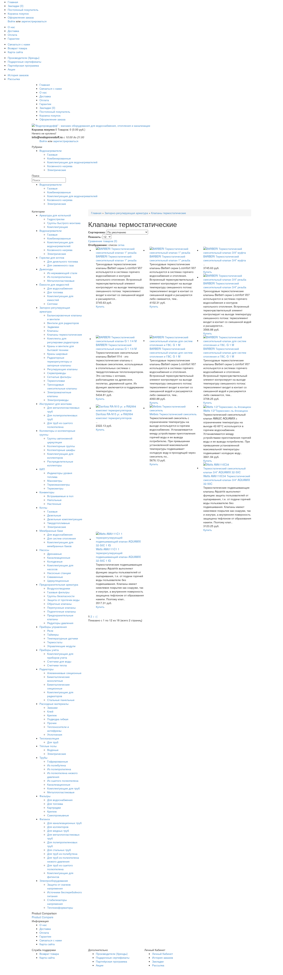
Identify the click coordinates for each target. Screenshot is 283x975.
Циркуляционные (58, 580)
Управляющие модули (61, 646)
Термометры (55, 488)
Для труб (52, 742)
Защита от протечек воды (63, 600)
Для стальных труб (59, 850)
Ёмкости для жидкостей (54, 284)
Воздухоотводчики (58, 588)
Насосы (44, 550)
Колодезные (55, 561)
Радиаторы (46, 669)
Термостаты (54, 642)
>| (96, 616)
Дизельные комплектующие (64, 519)
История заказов (18, 75)
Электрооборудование (53, 880)
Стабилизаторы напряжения (57, 902)
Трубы (43, 757)
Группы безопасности (61, 596)
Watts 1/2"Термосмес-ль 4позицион (225, 410)
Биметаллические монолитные (58, 678)
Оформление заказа (21, 17)
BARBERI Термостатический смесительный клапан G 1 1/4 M (116, 347)
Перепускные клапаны (61, 607)
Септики (52, 304)
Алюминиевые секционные (64, 673)
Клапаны (52, 330)
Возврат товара (17, 48)
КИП (42, 469)
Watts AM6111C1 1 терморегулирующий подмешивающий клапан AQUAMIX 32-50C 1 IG (118, 554)
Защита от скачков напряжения (58, 886)
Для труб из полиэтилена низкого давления (63, 859)
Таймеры (53, 634)
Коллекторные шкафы (61, 450)
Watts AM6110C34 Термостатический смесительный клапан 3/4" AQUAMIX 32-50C (226, 480)
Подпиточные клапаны (61, 611)
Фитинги (44, 819)
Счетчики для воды (59, 661)
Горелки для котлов (51, 257)
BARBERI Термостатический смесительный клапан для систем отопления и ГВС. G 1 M (171, 352)
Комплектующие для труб (63, 788)
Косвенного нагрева (59, 166)
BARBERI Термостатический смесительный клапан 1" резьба (116, 258)
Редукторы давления (60, 623)
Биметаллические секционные (58, 686)
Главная (13, 2)
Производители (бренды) (23, 58)
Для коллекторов (57, 827)
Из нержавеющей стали (62, 273)
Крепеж (52, 715)
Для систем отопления (61, 538)
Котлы (43, 507)
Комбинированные (59, 158)
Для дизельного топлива (62, 261)
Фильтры (44, 796)
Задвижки (53, 327)
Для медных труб (58, 830)
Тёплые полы (48, 746)
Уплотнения (54, 734)
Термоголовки (56, 380)
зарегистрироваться (34, 21)
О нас (11, 27)
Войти (11, 21)
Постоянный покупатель (23, 10)
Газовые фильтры (58, 592)
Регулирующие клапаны (62, 369)
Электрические (56, 170)
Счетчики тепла (57, 665)
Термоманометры (58, 484)
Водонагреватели (50, 150)
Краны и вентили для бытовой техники (60, 348)
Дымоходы (46, 269)
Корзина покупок (18, 13)
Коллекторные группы (61, 446)
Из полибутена (56, 765)
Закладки (158, 961)
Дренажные (54, 554)
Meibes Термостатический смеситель (173, 414)
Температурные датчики (62, 638)
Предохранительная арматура (58, 584)
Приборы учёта (49, 650)
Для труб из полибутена (62, 854)
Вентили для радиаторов (63, 323)
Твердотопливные (58, 523)
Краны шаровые (57, 354)
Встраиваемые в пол (60, 496)
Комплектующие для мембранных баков (60, 544)
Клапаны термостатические (64, 334)
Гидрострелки (55, 219)
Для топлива (55, 292)
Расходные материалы (54, 704)
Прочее (52, 723)
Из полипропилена (59, 277)
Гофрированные (57, 761)
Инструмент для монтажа (55, 404)
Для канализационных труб (64, 823)
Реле (50, 630)
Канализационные (58, 557)
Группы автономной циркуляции (59, 440)
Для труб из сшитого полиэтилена (60, 425)
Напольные (54, 500)
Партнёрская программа (23, 65)
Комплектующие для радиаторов (60, 694)
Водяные (53, 750)
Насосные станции (59, 573)
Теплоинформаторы (60, 907)
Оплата (12, 35)
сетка (121, 245)
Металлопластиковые (61, 280)
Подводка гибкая (57, 719)
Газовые (52, 154)
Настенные (54, 504)
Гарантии (13, 38)
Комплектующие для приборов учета (60, 655)
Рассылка (14, 79)
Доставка (13, 31)
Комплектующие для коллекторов (60, 455)
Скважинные (55, 577)
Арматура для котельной (55, 215)
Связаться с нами (19, 44)
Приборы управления (53, 627)
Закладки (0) (15, 6)
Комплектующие (57, 227)
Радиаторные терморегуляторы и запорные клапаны (59, 361)
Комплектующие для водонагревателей (72, 162)
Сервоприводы (56, 373)
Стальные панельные (61, 700)
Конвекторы (46, 492)
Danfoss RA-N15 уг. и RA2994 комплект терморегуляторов (114, 416)
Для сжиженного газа (60, 265)
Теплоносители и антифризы (58, 728)
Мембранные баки (51, 530)
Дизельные (54, 515)
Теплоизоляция (49, 738)
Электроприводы (58, 400)
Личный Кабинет (162, 954)
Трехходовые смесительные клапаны (62, 386)
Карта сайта (15, 52)
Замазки (52, 707)
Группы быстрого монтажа (63, 223)
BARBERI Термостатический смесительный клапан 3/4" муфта (224, 258)
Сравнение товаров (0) (102, 241)
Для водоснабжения (60, 288)
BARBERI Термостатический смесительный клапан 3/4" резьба (224, 285)
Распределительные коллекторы (60, 463)
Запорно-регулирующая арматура (126, 213)
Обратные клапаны (59, 604)
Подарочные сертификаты (24, 61)
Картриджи (54, 807)
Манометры (54, 480)
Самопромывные (58, 815)
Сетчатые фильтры (59, 377)
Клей (50, 711)
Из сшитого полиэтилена (62, 780)
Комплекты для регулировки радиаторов (62, 340)
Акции (11, 69)
